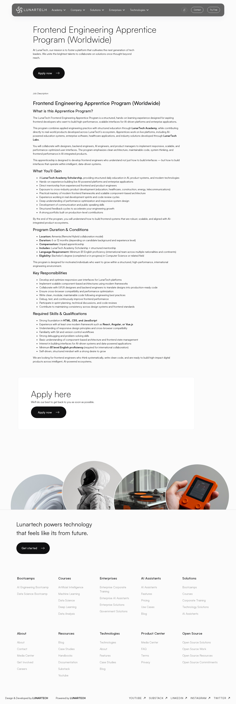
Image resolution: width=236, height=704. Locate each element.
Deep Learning (67, 607)
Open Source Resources (197, 655)
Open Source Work (194, 649)
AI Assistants (149, 587)
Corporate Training (194, 600)
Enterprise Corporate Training (113, 589)
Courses (187, 593)
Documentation (68, 662)
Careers (22, 668)
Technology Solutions (195, 607)
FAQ (144, 649)
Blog (144, 613)
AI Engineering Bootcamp (33, 587)
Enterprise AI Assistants (114, 598)
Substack (64, 668)
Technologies (108, 642)
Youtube (63, 675)
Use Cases (147, 607)
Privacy (145, 662)
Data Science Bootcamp (32, 593)
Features (146, 593)
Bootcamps (189, 587)
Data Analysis (66, 613)
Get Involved (25, 662)
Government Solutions (113, 611)
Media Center (25, 655)
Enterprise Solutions (112, 604)
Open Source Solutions (196, 642)
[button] (59, 10)
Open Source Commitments (200, 662)
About (21, 642)
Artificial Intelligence (70, 587)
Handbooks (65, 655)
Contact (22, 649)
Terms (145, 655)
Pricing (145, 600)
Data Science (66, 600)
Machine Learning (69, 593)
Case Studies (66, 649)
